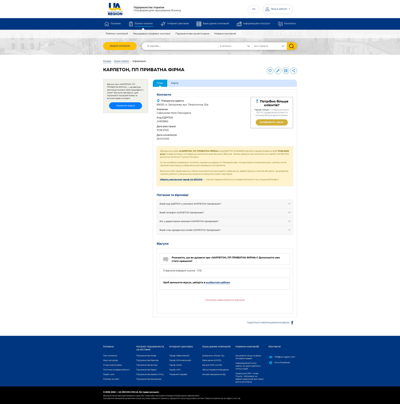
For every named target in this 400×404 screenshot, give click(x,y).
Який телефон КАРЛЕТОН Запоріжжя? (182, 213)
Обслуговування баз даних (215, 370)
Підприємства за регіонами (192, 34)
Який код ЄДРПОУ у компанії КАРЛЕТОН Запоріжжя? (190, 204)
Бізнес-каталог (144, 23)
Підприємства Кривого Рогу (150, 374)
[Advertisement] (125, 162)
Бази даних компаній (216, 23)
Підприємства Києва (146, 356)
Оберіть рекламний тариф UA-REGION (181, 180)
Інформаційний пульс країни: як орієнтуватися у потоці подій (248, 366)
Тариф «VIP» (175, 370)
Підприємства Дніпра (146, 365)
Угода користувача (112, 365)
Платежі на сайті (111, 379)
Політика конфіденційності (116, 370)
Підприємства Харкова (147, 360)
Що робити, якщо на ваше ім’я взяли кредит (248, 357)
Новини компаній (225, 34)
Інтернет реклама (178, 23)
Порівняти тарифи (178, 374)
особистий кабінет (218, 282)
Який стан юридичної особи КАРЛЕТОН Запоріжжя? (190, 230)
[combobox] (269, 46)
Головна (116, 23)
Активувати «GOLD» (272, 122)
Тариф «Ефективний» (179, 356)
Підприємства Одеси (146, 370)
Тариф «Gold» (175, 365)
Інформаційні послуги (256, 23)
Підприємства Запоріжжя (148, 379)
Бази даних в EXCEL (212, 360)
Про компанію (110, 356)
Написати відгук (125, 106)
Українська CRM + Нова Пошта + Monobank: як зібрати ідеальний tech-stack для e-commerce (249, 378)
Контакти (290, 23)
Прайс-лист (109, 374)
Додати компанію (120, 46)
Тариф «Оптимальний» (180, 360)
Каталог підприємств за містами (150, 348)
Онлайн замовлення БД (214, 374)
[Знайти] (292, 46)
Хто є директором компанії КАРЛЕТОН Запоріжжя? (189, 221)
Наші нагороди (110, 360)
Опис (160, 83)
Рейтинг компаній (117, 34)
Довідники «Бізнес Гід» (213, 356)
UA (253, 9)
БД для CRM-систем (212, 365)
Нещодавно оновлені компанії (151, 34)
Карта (174, 83)
